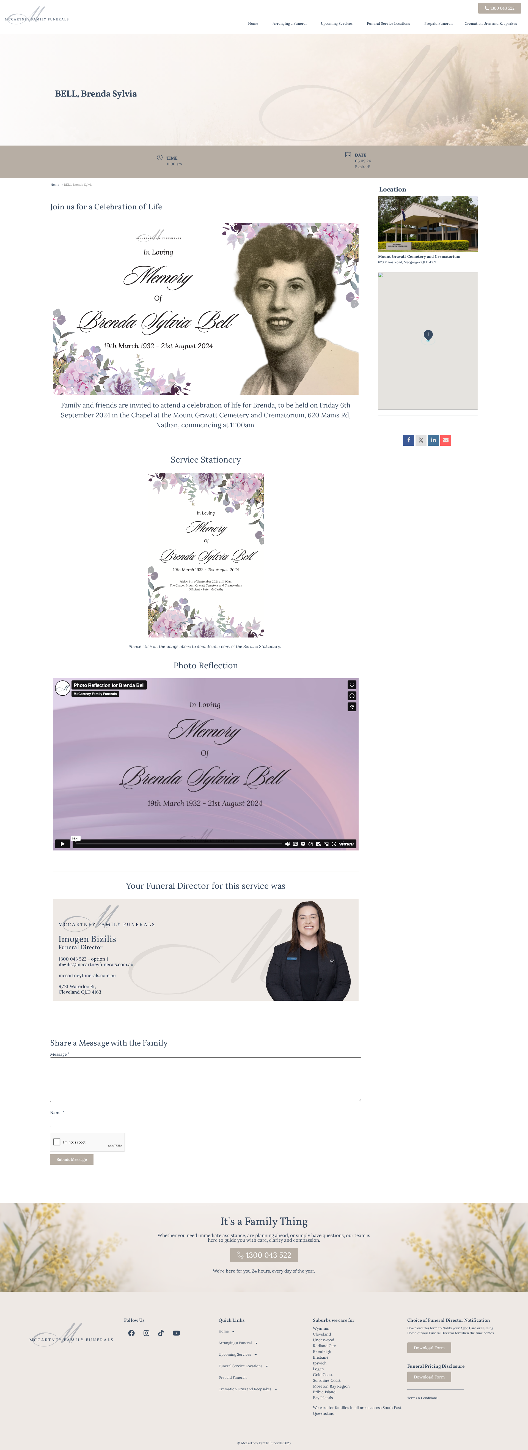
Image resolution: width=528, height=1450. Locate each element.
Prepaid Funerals (438, 23)
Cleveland (322, 1334)
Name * (57, 1113)
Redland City (324, 1345)
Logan (318, 1368)
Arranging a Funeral (290, 23)
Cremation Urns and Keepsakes (491, 23)
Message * (60, 1054)
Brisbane (321, 1357)
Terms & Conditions (422, 1398)
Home (253, 23)
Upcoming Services (337, 23)
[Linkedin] (433, 440)
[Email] (445, 440)
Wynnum (321, 1328)
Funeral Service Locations (388, 23)
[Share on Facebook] (408, 440)
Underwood (323, 1339)
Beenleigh (322, 1351)
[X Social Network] (421, 440)
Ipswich (319, 1363)
